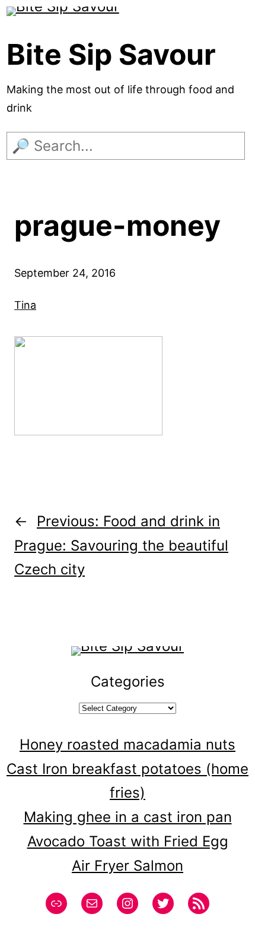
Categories (128, 681)
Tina (25, 305)
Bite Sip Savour (111, 54)
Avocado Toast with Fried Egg (127, 841)
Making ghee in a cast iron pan (128, 817)
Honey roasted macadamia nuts (127, 744)
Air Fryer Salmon (127, 865)
